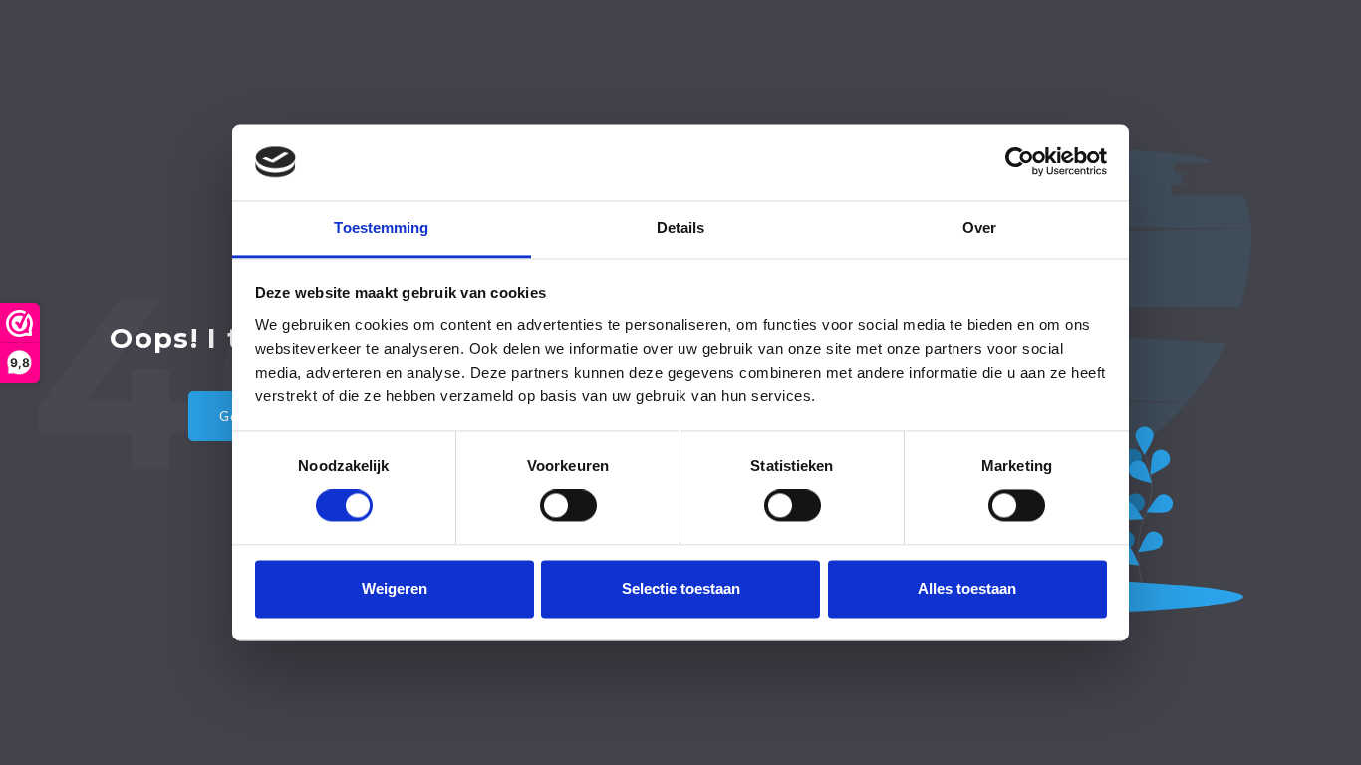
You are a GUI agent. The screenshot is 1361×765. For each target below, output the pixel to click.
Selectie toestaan (681, 588)
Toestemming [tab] (381, 227)
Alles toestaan (967, 588)
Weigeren (394, 588)
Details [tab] (681, 227)
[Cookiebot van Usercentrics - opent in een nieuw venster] (1020, 162)
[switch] (568, 506)
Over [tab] (979, 227)
